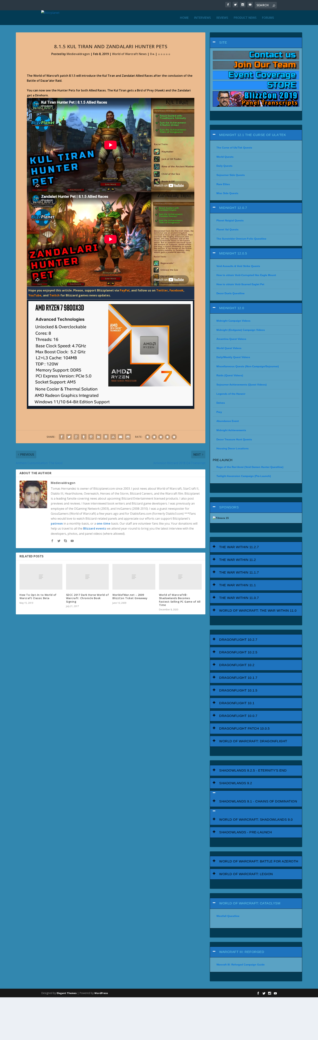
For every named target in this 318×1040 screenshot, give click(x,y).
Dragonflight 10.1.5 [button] (238, 690)
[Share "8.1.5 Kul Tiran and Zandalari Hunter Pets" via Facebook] (61, 437)
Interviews (202, 18)
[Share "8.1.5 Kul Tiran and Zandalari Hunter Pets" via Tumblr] (83, 437)
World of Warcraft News (129, 54)
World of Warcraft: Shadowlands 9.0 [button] (256, 819)
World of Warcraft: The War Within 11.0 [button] (257, 610)
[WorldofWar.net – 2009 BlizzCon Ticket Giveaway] (133, 577)
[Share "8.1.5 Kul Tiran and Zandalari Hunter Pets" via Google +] (76, 437)
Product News (245, 18)
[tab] (256, 42)
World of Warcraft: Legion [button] (246, 874)
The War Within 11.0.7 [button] (239, 598)
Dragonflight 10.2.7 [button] (238, 639)
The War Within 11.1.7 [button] (239, 572)
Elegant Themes (67, 993)
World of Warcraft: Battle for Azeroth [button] (258, 861)
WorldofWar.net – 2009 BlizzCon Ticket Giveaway (129, 596)
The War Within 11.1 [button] (237, 585)
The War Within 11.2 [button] (237, 560)
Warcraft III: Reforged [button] (241, 952)
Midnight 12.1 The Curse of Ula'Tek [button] (252, 135)
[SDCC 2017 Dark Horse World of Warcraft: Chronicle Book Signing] (87, 577)
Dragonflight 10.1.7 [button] (238, 678)
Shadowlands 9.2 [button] (235, 783)
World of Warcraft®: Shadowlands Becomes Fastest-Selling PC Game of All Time (180, 600)
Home (184, 18)
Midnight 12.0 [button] (231, 308)
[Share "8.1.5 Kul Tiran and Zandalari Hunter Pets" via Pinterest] (91, 437)
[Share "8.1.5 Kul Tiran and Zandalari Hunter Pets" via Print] (128, 437)
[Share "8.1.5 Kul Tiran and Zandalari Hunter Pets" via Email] (120, 437)
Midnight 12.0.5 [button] (233, 253)
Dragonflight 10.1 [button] (237, 703)
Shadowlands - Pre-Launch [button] (245, 832)
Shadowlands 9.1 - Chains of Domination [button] (258, 801)
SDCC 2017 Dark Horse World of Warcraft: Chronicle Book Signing (87, 598)
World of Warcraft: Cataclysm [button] (249, 903)
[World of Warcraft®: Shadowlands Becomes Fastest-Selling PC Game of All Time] (180, 577)
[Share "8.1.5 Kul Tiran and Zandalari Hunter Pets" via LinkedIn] (98, 437)
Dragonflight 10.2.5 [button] (238, 652)
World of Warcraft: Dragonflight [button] (253, 741)
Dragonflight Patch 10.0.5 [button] (244, 728)
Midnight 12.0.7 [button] (233, 208)
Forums (268, 18)
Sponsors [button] (229, 507)
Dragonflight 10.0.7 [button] (238, 716)
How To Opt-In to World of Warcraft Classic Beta (38, 596)
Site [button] (223, 42)
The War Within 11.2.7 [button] (239, 547)
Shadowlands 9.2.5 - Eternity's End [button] (253, 770)
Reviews (222, 18)
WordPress (101, 993)
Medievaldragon (78, 54)
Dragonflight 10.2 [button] (237, 665)
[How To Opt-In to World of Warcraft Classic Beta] (41, 577)
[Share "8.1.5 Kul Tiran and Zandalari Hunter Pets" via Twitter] (69, 437)
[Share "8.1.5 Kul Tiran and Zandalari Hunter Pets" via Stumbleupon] (113, 437)
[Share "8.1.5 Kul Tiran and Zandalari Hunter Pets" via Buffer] (105, 437)
